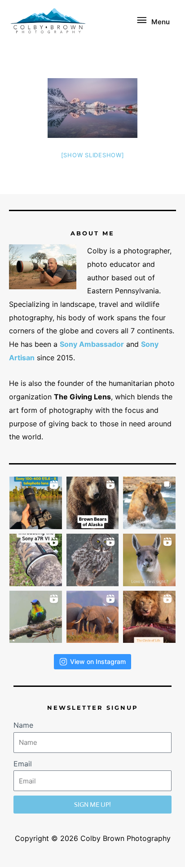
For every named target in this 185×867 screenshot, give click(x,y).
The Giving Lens (82, 396)
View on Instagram (98, 661)
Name (23, 725)
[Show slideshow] (92, 155)
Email (22, 763)
